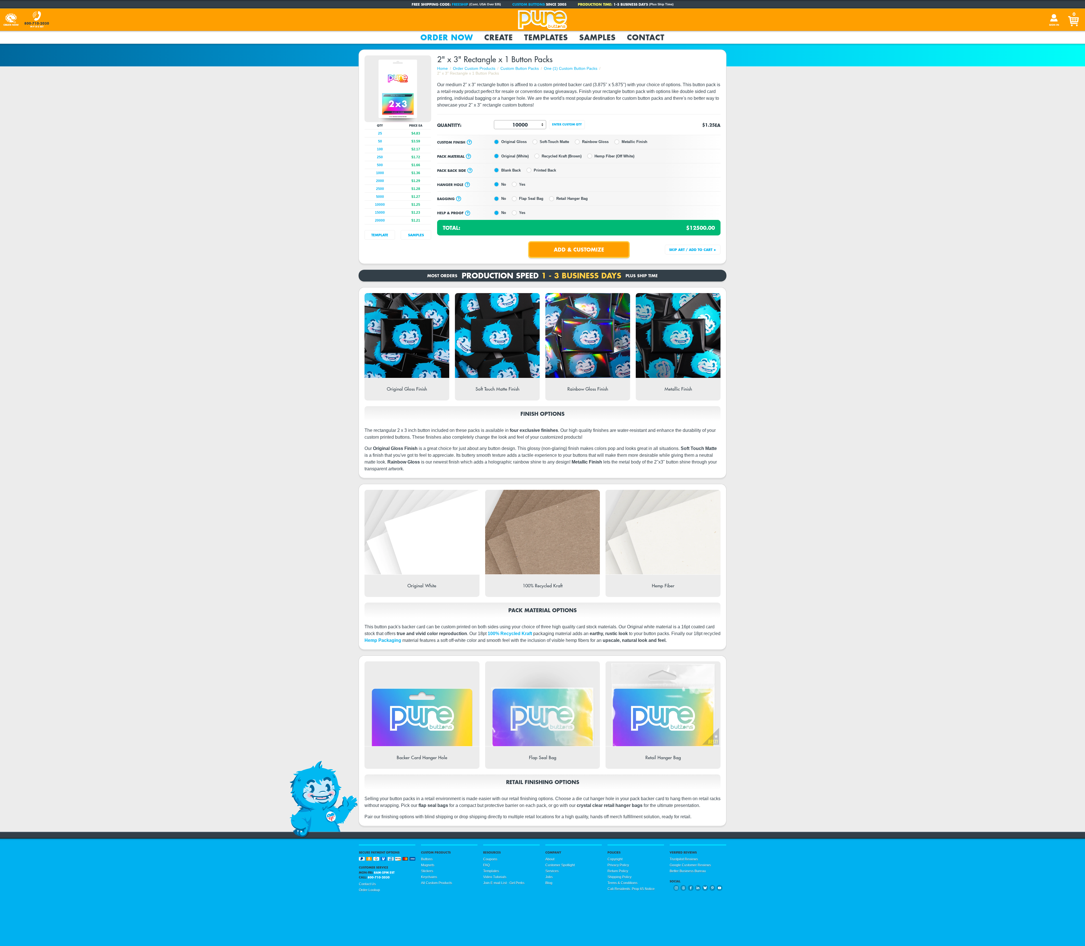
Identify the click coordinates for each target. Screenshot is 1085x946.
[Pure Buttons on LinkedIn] (698, 888)
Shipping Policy (619, 877)
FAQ (486, 865)
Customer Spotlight (560, 865)
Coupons (490, 859)
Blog (548, 883)
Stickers (427, 871)
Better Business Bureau (688, 871)
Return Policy (617, 871)
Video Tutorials (494, 877)
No (503, 184)
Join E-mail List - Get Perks (503, 883)
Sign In (1054, 24)
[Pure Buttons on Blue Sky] (705, 888)
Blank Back (511, 170)
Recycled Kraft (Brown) (561, 156)
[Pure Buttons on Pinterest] (712, 888)
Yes (522, 184)
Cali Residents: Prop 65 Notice (631, 889)
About (549, 859)
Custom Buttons (528, 4)
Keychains (429, 877)
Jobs (549, 877)
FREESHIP (460, 4)
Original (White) (515, 156)
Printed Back (545, 170)
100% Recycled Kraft (510, 633)
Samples (597, 37)
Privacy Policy (618, 865)
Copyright (614, 859)
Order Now (446, 37)
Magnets (427, 865)
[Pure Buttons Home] (542, 20)
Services (552, 871)
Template (379, 234)
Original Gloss (514, 142)
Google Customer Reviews (690, 865)
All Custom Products (436, 883)
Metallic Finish (634, 142)
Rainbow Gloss (595, 142)
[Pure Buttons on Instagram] (676, 888)
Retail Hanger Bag (572, 198)
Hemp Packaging (382, 640)
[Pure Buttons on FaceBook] (691, 888)
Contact (646, 37)
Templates (546, 37)
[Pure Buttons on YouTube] (719, 888)
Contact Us (367, 884)
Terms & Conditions (622, 883)
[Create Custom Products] (11, 20)
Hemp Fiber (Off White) (614, 156)
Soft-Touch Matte (554, 142)
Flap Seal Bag (531, 198)
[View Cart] (1074, 20)
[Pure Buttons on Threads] (683, 888)
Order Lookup (369, 890)
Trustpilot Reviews (684, 859)
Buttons (427, 859)
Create (498, 37)
